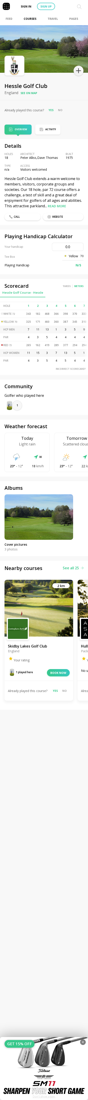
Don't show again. (44, 1096)
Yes (51, 110)
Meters (78, 286)
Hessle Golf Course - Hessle (22, 292)
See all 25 (71, 567)
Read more (57, 206)
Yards (67, 286)
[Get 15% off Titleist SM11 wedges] (44, 1068)
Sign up (46, 6)
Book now (58, 673)
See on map (29, 93)
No (60, 110)
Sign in (26, 6)
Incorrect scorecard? (71, 368)
